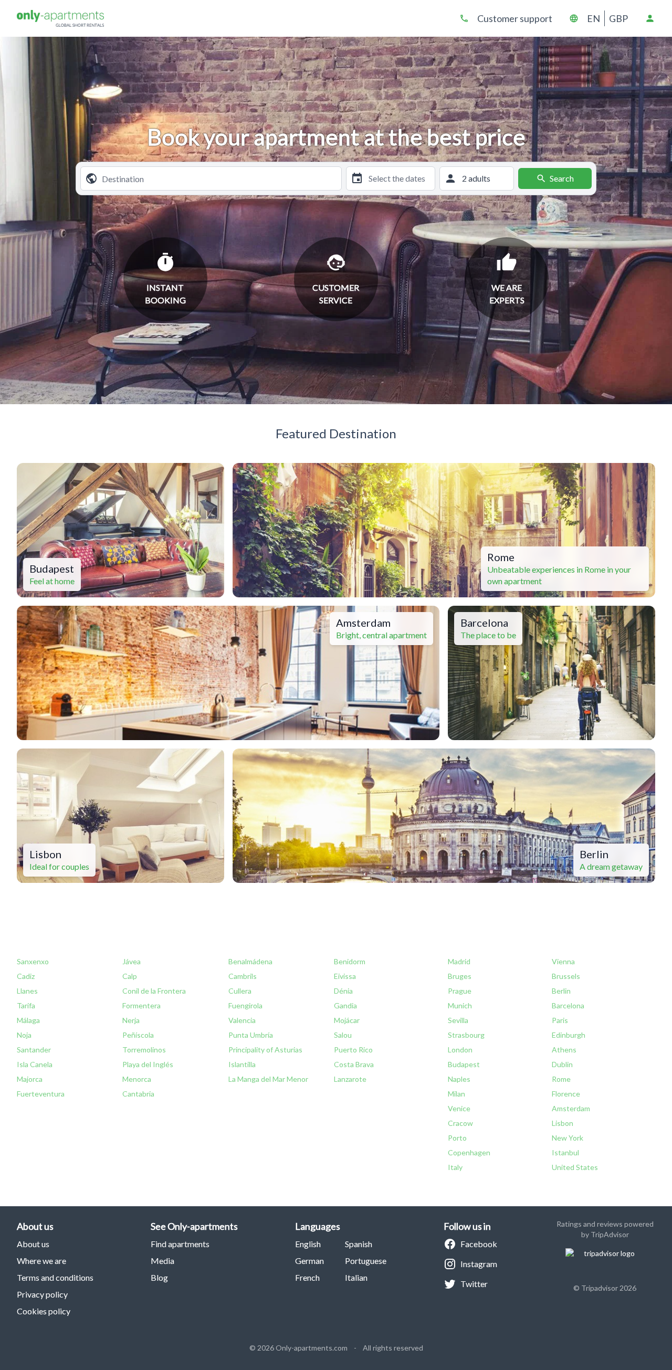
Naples (459, 1078)
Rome (561, 1078)
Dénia (343, 990)
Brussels (566, 976)
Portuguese (365, 1261)
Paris (560, 1020)
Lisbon (562, 1123)
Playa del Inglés (147, 1064)
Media (162, 1261)
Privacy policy (42, 1294)
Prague (459, 990)
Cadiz (26, 976)
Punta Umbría (250, 1034)
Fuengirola (245, 1005)
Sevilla (458, 1020)
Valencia (242, 1020)
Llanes (27, 990)
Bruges (459, 976)
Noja (24, 1034)
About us (33, 1244)
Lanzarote (350, 1078)
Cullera (239, 990)
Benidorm (349, 961)
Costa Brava (354, 1064)
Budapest (464, 1064)
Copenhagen (469, 1152)
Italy (455, 1167)
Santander (34, 1049)
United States (575, 1167)
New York (567, 1137)
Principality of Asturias (265, 1049)
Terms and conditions (55, 1277)
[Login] (650, 18)
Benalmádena (250, 961)
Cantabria (138, 1093)
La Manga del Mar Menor (268, 1078)
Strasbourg (466, 1034)
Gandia (345, 1005)
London (460, 1049)
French (307, 1277)
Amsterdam (571, 1108)
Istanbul (565, 1152)
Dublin (562, 1064)
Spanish (358, 1244)
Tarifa (26, 1005)
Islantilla (242, 1064)
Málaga (28, 1020)
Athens (564, 1049)
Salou (343, 1034)
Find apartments (180, 1244)
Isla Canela (34, 1064)
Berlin (561, 990)
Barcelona (568, 1005)
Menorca (136, 1078)
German (309, 1261)
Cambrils (242, 976)
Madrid (459, 961)
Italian (356, 1277)
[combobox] (219, 178)
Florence (566, 1093)
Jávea (131, 961)
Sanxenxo (33, 961)
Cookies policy (43, 1311)
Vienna (563, 961)
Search (562, 178)
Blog (159, 1277)
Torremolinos (144, 1049)
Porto (457, 1137)
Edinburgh (568, 1034)
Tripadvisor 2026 (608, 1287)
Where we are (41, 1261)
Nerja (131, 1020)
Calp (129, 976)
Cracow (460, 1123)
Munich (460, 1005)
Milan (456, 1093)
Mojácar (347, 1020)
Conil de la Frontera (154, 990)
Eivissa (345, 976)
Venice (459, 1108)
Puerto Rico (353, 1049)
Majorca (30, 1078)
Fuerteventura (41, 1093)
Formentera (141, 1005)
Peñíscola (138, 1034)
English (308, 1244)
